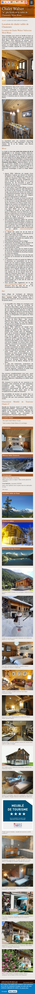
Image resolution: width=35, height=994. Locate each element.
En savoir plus (24, 988)
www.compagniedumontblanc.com (15, 284)
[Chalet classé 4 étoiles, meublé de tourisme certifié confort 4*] (17, 800)
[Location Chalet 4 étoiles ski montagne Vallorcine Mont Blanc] (17, 568)
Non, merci (12, 991)
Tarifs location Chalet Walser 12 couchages (15, 423)
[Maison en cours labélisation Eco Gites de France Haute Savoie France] (17, 696)
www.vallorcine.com (8, 295)
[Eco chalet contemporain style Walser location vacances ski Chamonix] (17, 864)
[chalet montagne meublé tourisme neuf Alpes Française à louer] (17, 670)
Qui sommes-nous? (28, 982)
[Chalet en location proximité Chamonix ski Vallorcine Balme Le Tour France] (17, 596)
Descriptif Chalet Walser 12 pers (12, 420)
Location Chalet (7, 418)
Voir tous (5, 489)
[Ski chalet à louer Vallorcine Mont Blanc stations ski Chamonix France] (17, 747)
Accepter (4, 991)
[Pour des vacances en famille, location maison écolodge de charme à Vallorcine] (17, 642)
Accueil (4, 20)
